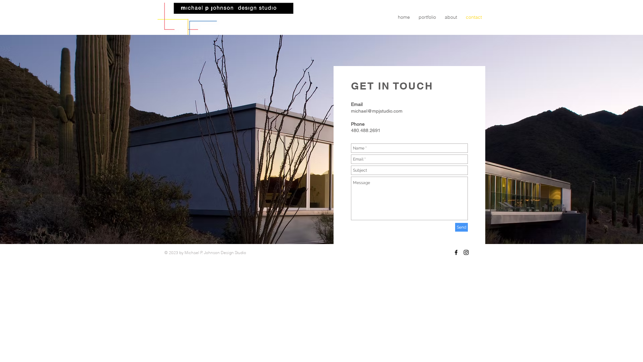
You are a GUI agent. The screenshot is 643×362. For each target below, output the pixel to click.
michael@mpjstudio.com (377, 111)
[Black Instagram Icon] (466, 252)
